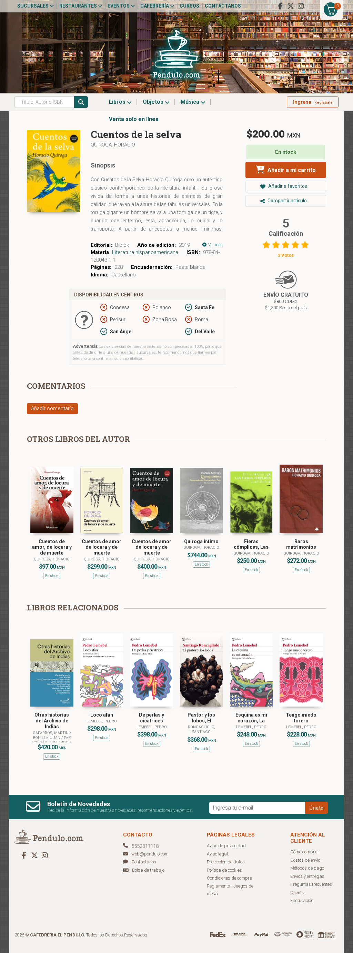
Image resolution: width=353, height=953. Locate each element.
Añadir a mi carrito (291, 170)
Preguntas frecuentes (311, 884)
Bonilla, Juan (47, 738)
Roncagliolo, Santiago (201, 729)
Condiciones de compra (229, 878)
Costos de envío (305, 860)
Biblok (122, 245)
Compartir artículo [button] (286, 200)
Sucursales (33, 6)
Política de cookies (224, 870)
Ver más (215, 244)
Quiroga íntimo (201, 541)
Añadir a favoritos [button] (287, 186)
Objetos (154, 102)
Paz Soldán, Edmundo (51, 740)
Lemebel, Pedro (102, 721)
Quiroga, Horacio (113, 145)
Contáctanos (223, 6)
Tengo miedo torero (301, 717)
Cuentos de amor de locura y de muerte (101, 547)
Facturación (301, 900)
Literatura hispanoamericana (145, 252)
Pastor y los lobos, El (201, 717)
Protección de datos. (226, 861)
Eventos (119, 6)
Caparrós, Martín (51, 733)
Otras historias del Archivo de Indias (51, 720)
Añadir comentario (52, 408)
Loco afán (101, 715)
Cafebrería (155, 6)
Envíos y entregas (307, 876)
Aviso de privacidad (226, 845)
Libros (118, 102)
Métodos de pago (307, 868)
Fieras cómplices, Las (251, 544)
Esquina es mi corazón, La (251, 717)
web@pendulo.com (150, 853)
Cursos (189, 6)
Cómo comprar (304, 851)
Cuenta (297, 892)
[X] (290, 6)
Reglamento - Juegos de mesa (230, 889)
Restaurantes (78, 6)
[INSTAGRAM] (301, 6)
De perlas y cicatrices (151, 717)
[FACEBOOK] (280, 6)
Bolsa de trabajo (148, 870)
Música (191, 102)
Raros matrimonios (301, 544)
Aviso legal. (218, 853)
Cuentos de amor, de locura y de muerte (52, 547)
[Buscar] (81, 102)
